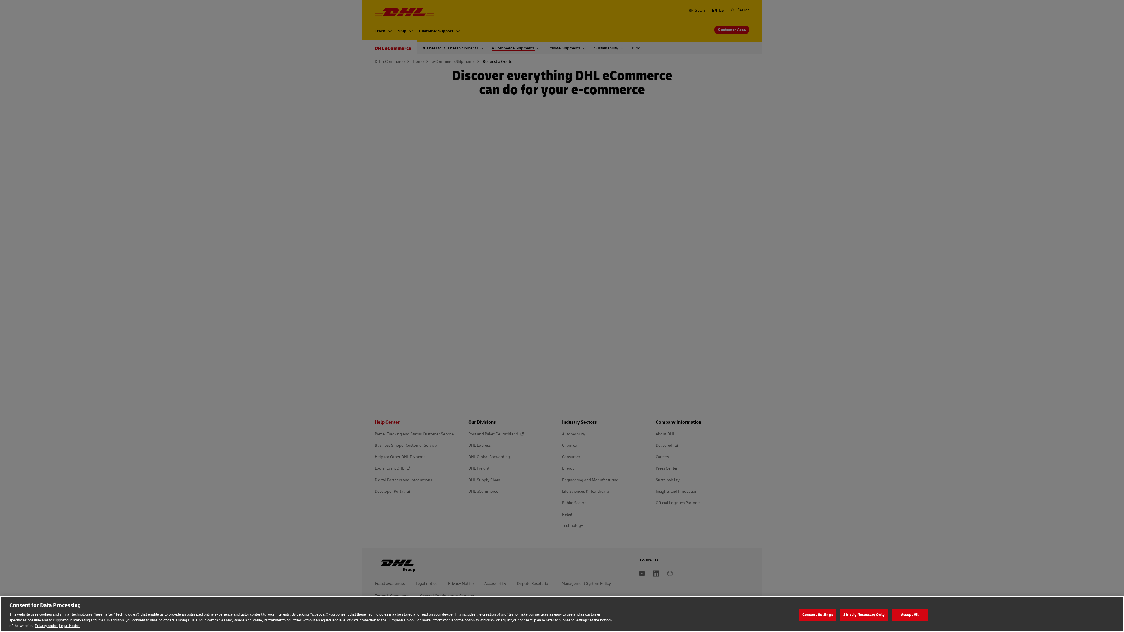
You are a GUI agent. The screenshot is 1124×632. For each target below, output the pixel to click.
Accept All (910, 614)
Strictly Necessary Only (864, 614)
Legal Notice (69, 626)
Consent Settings (817, 614)
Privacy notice (46, 626)
